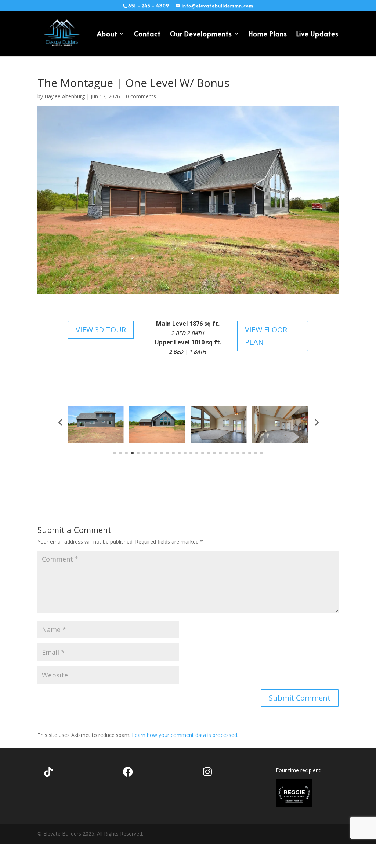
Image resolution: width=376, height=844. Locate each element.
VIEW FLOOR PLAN (266, 336)
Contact (147, 34)
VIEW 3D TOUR (101, 330)
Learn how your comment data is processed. (185, 734)
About (107, 34)
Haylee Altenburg (64, 96)
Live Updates (317, 34)
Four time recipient (298, 770)
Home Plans (268, 34)
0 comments (141, 96)
